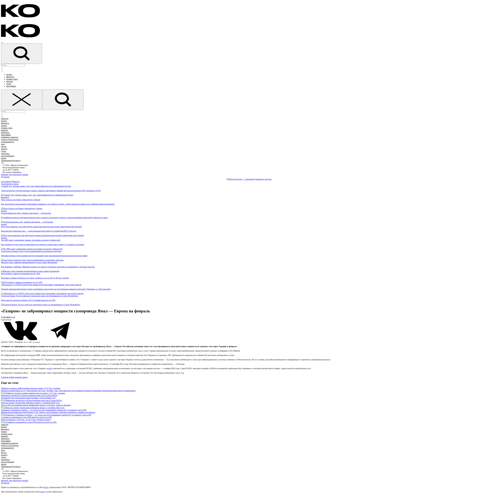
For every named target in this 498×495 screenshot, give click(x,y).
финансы (10, 77)
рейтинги (5, 132)
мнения (9, 81)
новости (4, 118)
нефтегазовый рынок (18, 377)
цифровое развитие (9, 137)
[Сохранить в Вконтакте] (20, 340)
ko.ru (42, 492)
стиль (8, 84)
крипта (4, 149)
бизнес (9, 74)
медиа (3, 146)
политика (5, 153)
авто (3, 144)
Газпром (4, 377)
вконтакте (17, 174)
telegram (4, 174)
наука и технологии (10, 139)
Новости (16, 181)
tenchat (25, 174)
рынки (4, 125)
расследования (7, 156)
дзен (10, 174)
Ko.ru (46, 487)
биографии (11, 86)
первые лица (12, 79)
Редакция (5, 177)
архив (3, 158)
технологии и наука (10, 184)
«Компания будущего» (11, 160)
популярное (6, 181)
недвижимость (7, 142)
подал (49, 368)
